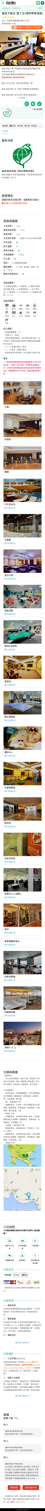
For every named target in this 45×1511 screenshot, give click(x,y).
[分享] (26, 104)
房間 (14, 126)
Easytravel (26, 1509)
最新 (6, 126)
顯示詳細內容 (9, 508)
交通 (28, 126)
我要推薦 (14, 1487)
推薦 (6, 131)
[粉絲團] (33, 104)
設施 (21, 126)
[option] (22, 393)
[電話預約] (39, 104)
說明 (35, 126)
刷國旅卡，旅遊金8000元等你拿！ (29, 27)
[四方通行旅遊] (11, 4)
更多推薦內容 (31, 1487)
